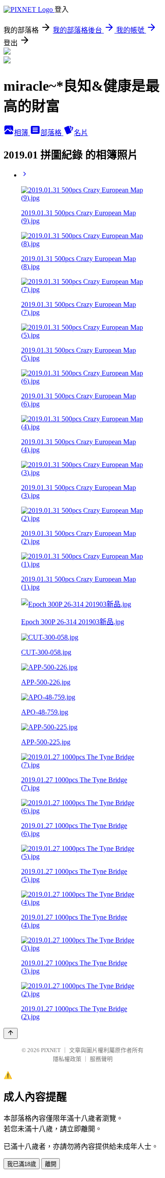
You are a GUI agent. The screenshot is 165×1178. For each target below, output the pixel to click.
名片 (81, 132)
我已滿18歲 (21, 1164)
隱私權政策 (67, 1059)
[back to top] (11, 1033)
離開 (50, 1164)
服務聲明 (101, 1059)
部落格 (51, 132)
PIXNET (51, 1050)
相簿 (22, 132)
